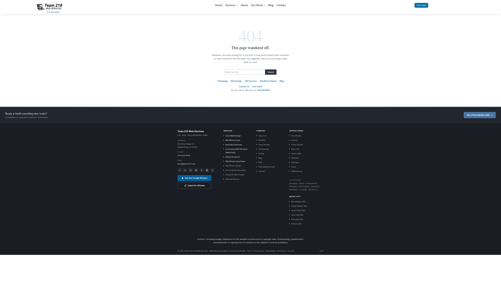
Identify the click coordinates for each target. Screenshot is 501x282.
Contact (281, 5)
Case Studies (264, 144)
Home (218, 5)
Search (271, 72)
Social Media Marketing (235, 170)
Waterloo (295, 158)
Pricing (261, 153)
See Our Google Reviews (196, 178)
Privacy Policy (258, 251)
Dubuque (295, 162)
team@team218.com (186, 164)
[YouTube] (196, 170)
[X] (201, 170)
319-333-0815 (52, 12)
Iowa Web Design (233, 136)
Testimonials (263, 149)
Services (230, 5)
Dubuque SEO (297, 219)
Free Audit (421, 5)
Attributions (281, 251)
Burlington (293, 183)
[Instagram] (190, 170)
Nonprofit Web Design (234, 175)
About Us (262, 136)
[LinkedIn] (185, 170)
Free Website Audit (266, 167)
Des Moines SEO (298, 201)
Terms (249, 251)
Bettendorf (293, 190)
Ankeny (294, 140)
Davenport (315, 186)
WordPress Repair (268, 81)
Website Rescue (232, 179)
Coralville (303, 190)
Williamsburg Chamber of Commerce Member (227, 251)
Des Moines (296, 136)
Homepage (222, 81)
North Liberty (304, 186)
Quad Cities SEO (298, 210)
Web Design (236, 81)
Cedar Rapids (297, 144)
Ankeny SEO (296, 224)
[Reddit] (207, 170)
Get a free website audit (478, 115)
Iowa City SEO (297, 215)
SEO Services (251, 81)
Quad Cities (296, 153)
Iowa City (295, 149)
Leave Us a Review (196, 185)
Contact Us (244, 86)
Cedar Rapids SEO (299, 206)
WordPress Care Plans (235, 161)
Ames (293, 167)
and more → (313, 190)
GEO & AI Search (232, 157)
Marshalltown (311, 183)
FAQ (260, 162)
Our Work (257, 5)
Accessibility (270, 251)
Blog (271, 5)
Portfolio (261, 140)
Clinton (302, 183)
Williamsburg (296, 171)
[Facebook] (179, 170)
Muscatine (293, 186)
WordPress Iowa (232, 140)
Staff (322, 251)
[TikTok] (212, 170)
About (244, 5)
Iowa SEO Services (233, 144)
